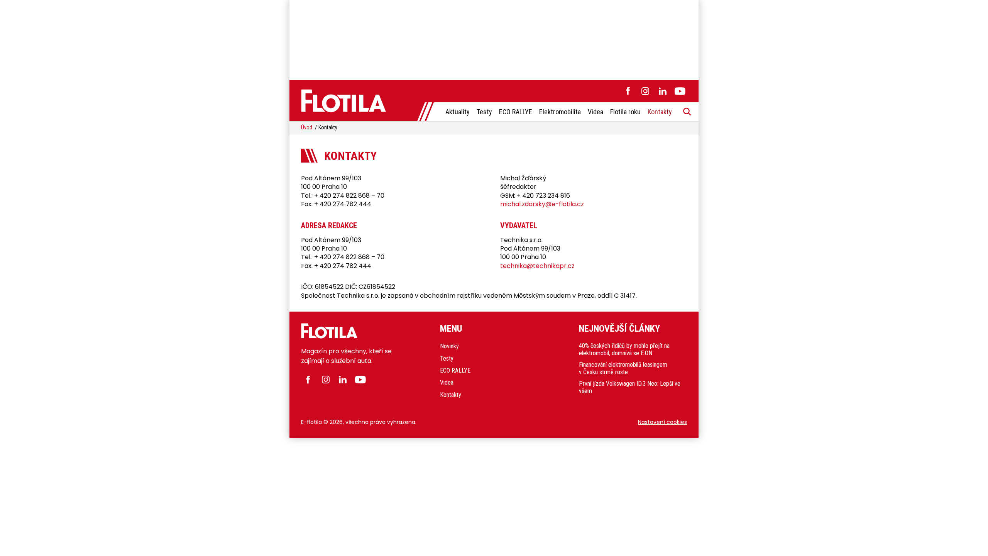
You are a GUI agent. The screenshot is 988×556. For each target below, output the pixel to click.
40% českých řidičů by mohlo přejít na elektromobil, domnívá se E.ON (624, 349)
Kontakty (660, 112)
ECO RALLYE (515, 112)
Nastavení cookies (662, 422)
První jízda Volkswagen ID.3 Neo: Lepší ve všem (629, 387)
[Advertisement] (494, 38)
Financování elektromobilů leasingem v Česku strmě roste (623, 368)
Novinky (449, 346)
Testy (484, 112)
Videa (595, 112)
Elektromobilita (560, 112)
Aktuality (457, 112)
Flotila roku (625, 112)
